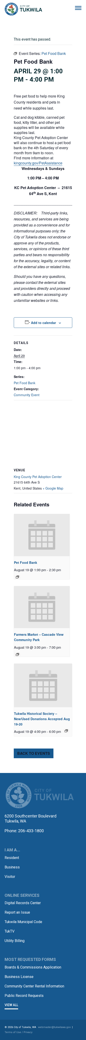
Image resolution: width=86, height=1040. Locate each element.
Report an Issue (17, 912)
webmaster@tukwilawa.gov (54, 1027)
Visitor (10, 876)
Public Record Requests (24, 995)
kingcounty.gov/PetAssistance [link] (38, 163)
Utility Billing (15, 941)
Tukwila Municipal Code (23, 922)
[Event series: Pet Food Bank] (17, 577)
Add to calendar (43, 322)
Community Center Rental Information (34, 986)
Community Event (26, 394)
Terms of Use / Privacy (18, 1032)
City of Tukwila (23, 9)
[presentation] (42, 535)
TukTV (9, 931)
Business (12, 867)
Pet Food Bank (24, 382)
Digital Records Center (23, 903)
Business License (19, 977)
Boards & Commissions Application (33, 967)
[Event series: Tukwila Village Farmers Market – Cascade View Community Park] (17, 654)
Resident (12, 858)
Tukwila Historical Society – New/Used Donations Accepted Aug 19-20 (42, 718)
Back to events (33, 753)
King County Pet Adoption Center (38, 476)
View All (11, 1005)
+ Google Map (53, 488)
